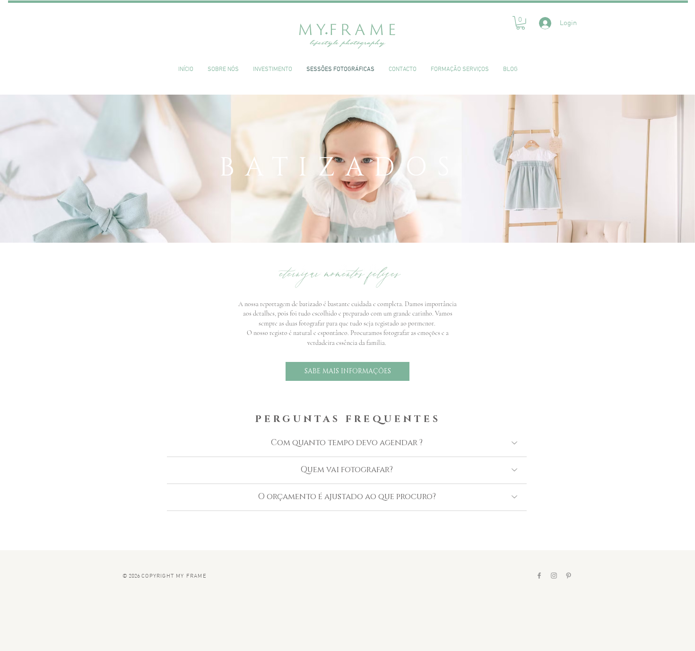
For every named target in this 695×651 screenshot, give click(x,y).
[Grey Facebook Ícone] (539, 576)
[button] (521, 23)
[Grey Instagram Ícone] (554, 576)
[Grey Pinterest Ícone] (569, 576)
